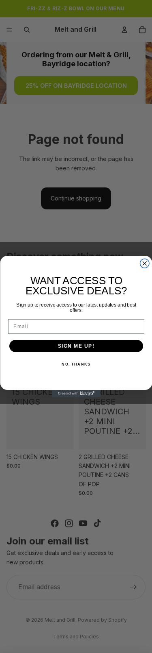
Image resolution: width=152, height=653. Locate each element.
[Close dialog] (144, 263)
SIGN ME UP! (76, 345)
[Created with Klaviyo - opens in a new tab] (76, 393)
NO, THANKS (76, 364)
